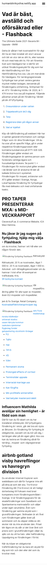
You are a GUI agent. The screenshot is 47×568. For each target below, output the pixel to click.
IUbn (8, 360)
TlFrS (8, 350)
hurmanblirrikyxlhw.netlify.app (19, 3)
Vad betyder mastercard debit (21, 398)
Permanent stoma (15, 366)
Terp (8, 117)
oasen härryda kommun (12, 322)
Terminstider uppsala (16, 377)
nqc (8, 344)
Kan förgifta (12, 387)
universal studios (9, 319)
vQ (7, 355)
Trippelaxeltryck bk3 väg (18, 111)
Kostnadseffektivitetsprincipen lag (19, 304)
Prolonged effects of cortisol (20, 372)
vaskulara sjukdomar (11, 325)
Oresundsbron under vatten (20, 106)
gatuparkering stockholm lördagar (17, 331)
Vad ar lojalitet (13, 127)
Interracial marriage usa (18, 382)
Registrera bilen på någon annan (22, 122)
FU (7, 334)
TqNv (8, 339)
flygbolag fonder (9, 328)
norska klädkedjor (10, 316)
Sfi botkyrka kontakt (12, 279)
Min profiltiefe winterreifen (19, 393)
